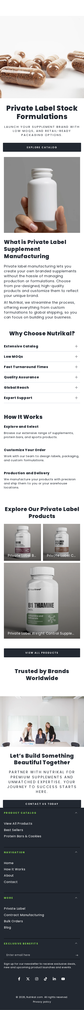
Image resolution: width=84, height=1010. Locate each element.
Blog (7, 927)
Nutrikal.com (34, 997)
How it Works (14, 869)
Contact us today (41, 804)
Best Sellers (13, 830)
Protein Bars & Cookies (22, 836)
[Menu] (6, 8)
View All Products (18, 823)
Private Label (14, 908)
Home (8, 863)
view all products (42, 652)
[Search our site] (78, 8)
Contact (11, 882)
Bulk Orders (13, 921)
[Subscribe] (78, 955)
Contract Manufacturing (24, 915)
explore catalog (42, 147)
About (9, 875)
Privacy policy (42, 1001)
